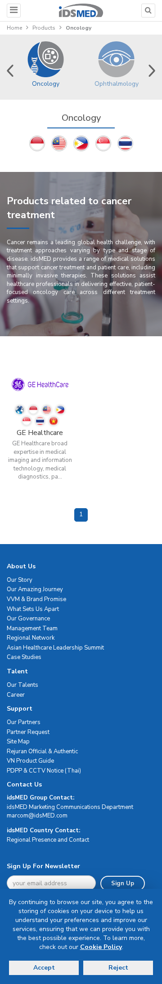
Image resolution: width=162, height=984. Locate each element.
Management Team (32, 628)
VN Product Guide (30, 761)
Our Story (19, 580)
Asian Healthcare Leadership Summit (55, 648)
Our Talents (22, 685)
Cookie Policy (101, 947)
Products (43, 27)
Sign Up (122, 883)
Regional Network (30, 638)
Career (16, 695)
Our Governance (28, 619)
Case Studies (24, 657)
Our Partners (23, 722)
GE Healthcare (40, 433)
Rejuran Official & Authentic (42, 751)
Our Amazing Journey (35, 589)
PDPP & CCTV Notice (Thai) (44, 771)
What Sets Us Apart (33, 609)
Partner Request (28, 732)
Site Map (18, 742)
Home (14, 27)
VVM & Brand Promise (36, 599)
